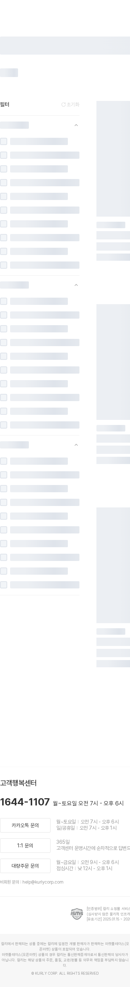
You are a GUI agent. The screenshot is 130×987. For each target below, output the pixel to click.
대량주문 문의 (25, 866)
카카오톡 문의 (25, 825)
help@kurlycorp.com (43, 882)
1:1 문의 (25, 845)
